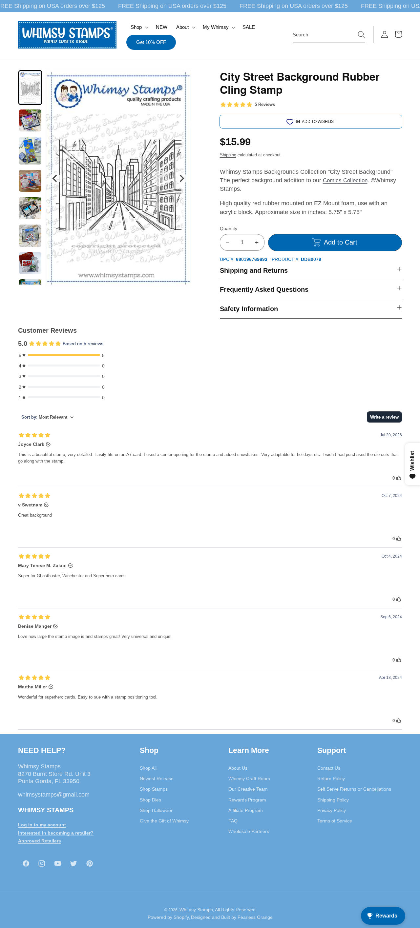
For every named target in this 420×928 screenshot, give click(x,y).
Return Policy (331, 778)
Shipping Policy (333, 799)
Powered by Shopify (168, 917)
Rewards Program (247, 799)
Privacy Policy (331, 810)
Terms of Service (334, 820)
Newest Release (157, 778)
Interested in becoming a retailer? (56, 832)
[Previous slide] (55, 178)
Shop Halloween (157, 810)
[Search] (362, 34)
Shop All (148, 767)
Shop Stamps (154, 789)
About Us (237, 767)
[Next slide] (181, 178)
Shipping (228, 154)
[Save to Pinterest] (182, 79)
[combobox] (329, 35)
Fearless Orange (255, 917)
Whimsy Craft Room (249, 778)
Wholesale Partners (248, 831)
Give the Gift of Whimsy (164, 820)
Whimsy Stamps (196, 909)
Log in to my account (42, 824)
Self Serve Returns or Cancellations (354, 789)
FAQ (233, 820)
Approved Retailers (39, 840)
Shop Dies (150, 799)
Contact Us (328, 767)
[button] (139, 27)
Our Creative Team (248, 789)
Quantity (228, 228)
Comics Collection (345, 180)
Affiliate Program (245, 810)
